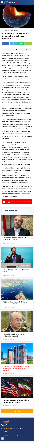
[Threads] (17, 435)
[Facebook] (2, 435)
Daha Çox (17, 411)
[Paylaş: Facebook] (5, 43)
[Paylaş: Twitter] (13, 43)
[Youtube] (11, 435)
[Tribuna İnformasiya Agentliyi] (11, 2)
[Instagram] (5, 435)
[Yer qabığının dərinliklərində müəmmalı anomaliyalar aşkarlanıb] (17, 16)
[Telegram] (8, 435)
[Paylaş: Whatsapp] (21, 43)
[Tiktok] (14, 435)
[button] (28, 43)
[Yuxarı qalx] (29, 438)
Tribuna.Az (9, 428)
